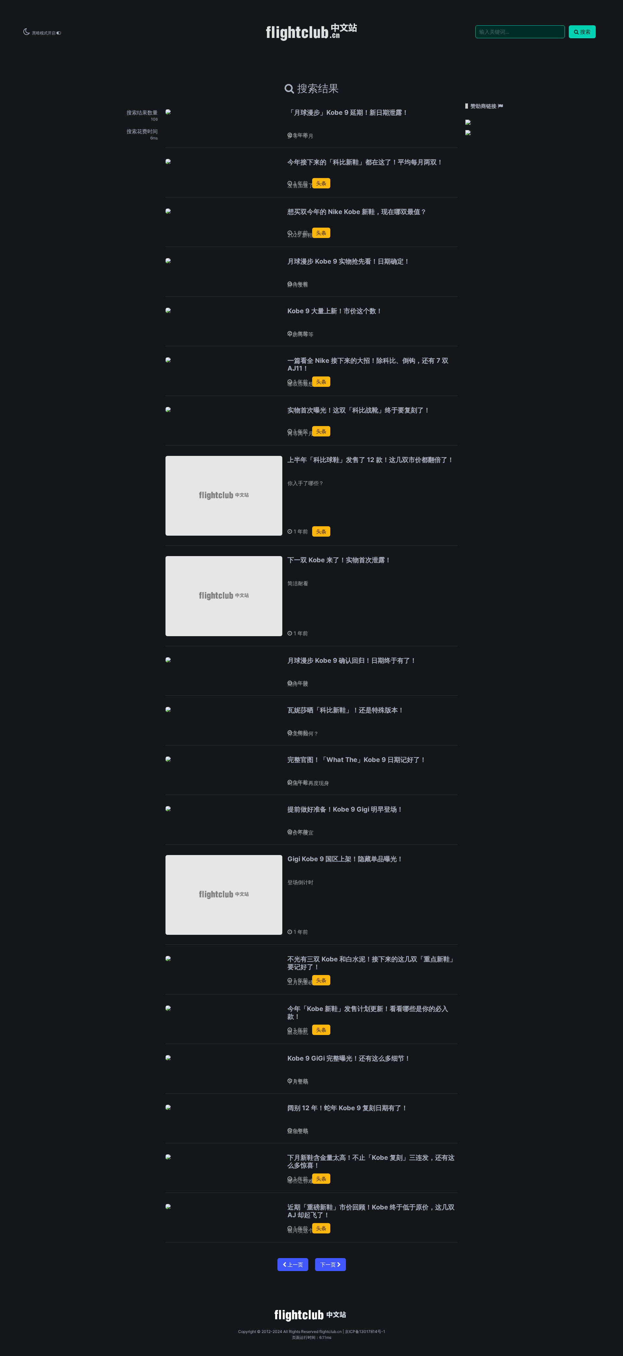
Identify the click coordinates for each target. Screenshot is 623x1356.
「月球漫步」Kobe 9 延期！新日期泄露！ (348, 112)
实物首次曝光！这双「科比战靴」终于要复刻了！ (358, 410)
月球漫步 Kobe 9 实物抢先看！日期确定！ (348, 261)
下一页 (328, 1264)
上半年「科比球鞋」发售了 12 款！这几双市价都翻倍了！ (370, 460)
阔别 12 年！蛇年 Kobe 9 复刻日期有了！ (347, 1108)
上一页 (294, 1264)
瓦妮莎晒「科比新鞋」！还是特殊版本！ (345, 710)
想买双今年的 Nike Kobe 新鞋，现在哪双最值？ (357, 212)
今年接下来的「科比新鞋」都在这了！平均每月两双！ (365, 162)
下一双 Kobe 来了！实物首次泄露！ (339, 560)
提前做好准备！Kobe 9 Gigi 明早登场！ (345, 809)
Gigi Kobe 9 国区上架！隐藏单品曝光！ (345, 859)
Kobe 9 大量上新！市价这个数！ (335, 311)
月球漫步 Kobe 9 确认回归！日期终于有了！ (352, 660)
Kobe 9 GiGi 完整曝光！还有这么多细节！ (349, 1058)
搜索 (585, 32)
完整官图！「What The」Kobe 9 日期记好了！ (356, 760)
